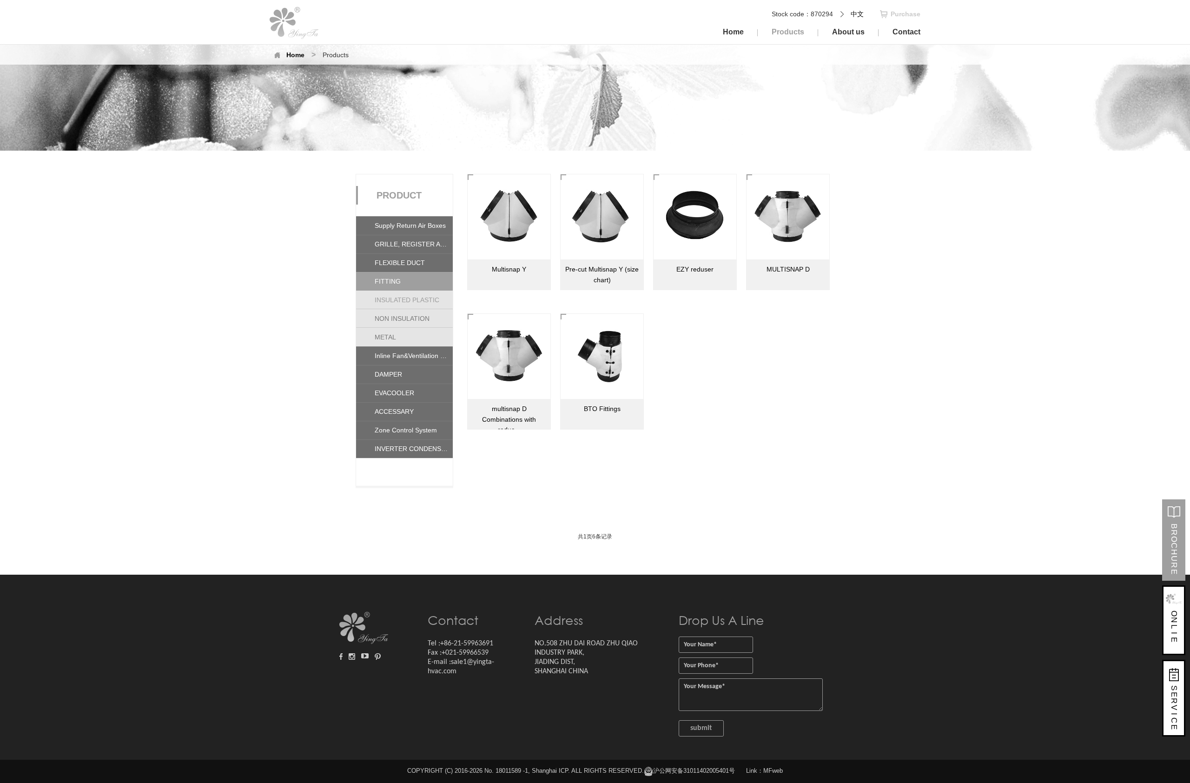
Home (295, 55)
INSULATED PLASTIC (407, 300)
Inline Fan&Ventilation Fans (414, 355)
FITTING (388, 281)
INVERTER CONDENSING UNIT (414, 448)
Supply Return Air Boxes (410, 225)
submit (701, 728)
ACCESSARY (394, 411)
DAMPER (388, 374)
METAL (385, 337)
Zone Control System (406, 430)
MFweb (773, 770)
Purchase (905, 14)
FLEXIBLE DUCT (400, 262)
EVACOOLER (394, 393)
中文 (857, 14)
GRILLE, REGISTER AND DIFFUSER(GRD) (414, 244)
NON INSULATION (402, 318)
